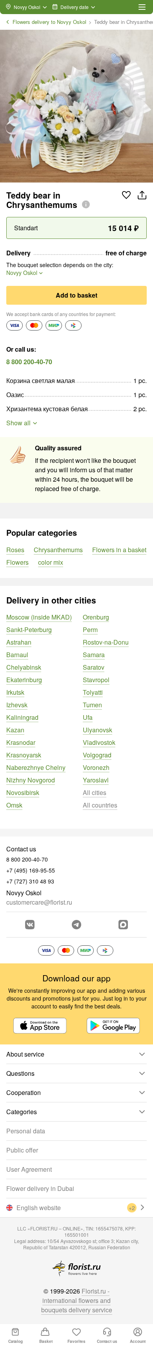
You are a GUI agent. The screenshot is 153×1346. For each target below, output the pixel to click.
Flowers (17, 562)
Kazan (15, 729)
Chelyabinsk (23, 667)
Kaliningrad (22, 717)
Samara (94, 654)
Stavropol (96, 679)
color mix (50, 562)
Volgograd (97, 754)
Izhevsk (16, 704)
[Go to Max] (123, 924)
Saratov (93, 667)
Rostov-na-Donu (106, 642)
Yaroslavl (96, 779)
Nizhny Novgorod (30, 779)
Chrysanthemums (58, 549)
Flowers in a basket (119, 549)
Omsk (14, 804)
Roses (15, 549)
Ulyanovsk (97, 729)
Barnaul (17, 654)
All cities (94, 792)
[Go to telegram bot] (76, 924)
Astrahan (18, 642)
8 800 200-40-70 (29, 361)
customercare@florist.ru (39, 902)
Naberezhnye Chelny (36, 767)
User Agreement (29, 1169)
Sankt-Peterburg (29, 629)
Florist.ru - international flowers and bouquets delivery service (76, 1300)
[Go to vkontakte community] (30, 924)
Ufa (88, 717)
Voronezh (96, 767)
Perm (90, 629)
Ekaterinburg (24, 679)
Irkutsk (15, 692)
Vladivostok (99, 742)
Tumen (92, 704)
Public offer (22, 1149)
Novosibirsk (22, 792)
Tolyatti (93, 692)
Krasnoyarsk (23, 754)
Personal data (25, 1130)
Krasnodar (20, 742)
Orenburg (96, 617)
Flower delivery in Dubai (40, 1188)
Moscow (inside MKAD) (39, 617)
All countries (100, 804)
